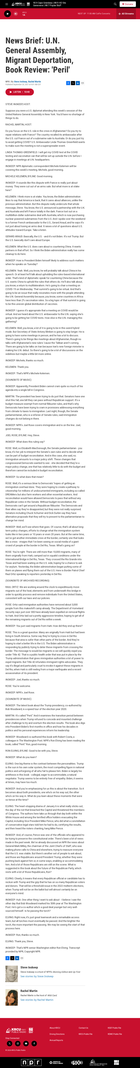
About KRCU (55, 1028)
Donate (129, 4)
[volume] (15, 14)
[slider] (20, 13)
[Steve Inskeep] (11, 974)
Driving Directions (57, 1034)
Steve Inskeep (20, 81)
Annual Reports (56, 1040)
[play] (7, 13)
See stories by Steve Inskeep (37, 976)
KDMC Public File (115, 1034)
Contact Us (83, 1028)
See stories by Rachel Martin (37, 999)
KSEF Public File (114, 1028)
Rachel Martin (34, 81)
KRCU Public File (85, 1034)
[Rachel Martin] (11, 997)
